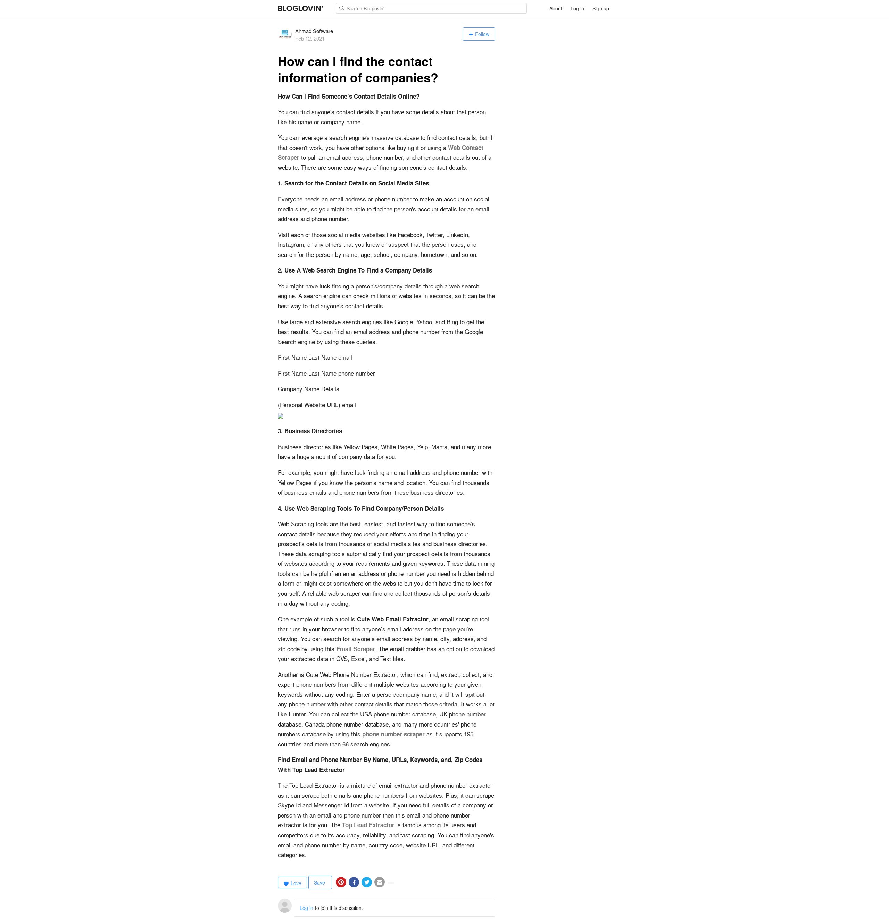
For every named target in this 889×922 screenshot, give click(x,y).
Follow (482, 34)
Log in (577, 8)
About (555, 8)
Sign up (600, 8)
